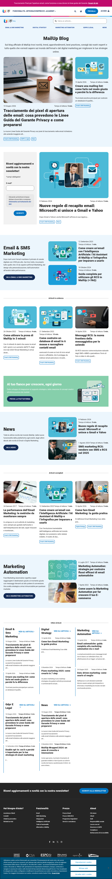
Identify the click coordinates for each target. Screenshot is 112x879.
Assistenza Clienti (9, 813)
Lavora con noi (94, 824)
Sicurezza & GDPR (96, 827)
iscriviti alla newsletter (94, 791)
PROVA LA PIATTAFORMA (20, 399)
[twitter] (58, 842)
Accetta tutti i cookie (83, 874)
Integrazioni (32, 11)
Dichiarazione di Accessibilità (99, 833)
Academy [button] (50, 11)
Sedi (91, 819)
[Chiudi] (108, 867)
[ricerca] (75, 11)
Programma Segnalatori (70, 819)
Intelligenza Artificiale (43, 821)
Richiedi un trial (8, 821)
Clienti (92, 816)
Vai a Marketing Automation (19, 596)
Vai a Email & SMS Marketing (19, 277)
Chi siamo (93, 813)
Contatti (6, 816)
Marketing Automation (64, 27)
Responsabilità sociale (97, 821)
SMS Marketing (41, 816)
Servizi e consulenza (69, 821)
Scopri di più (93, 3)
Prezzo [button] (41, 11)
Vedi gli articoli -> (27, 633)
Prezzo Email (67, 813)
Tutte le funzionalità (42, 824)
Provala (91, 11)
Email (38, 813)
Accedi (104, 11)
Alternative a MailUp (42, 827)
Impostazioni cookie (83, 862)
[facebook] (50, 842)
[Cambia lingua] (80, 11)
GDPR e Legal (88, 27)
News (104, 27)
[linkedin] (54, 842)
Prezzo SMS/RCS (68, 816)
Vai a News (11, 447)
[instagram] (61, 842)
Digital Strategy (39, 27)
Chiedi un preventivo (10, 819)
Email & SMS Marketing (14, 27)
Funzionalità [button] (19, 11)
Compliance (94, 830)
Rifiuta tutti (83, 868)
